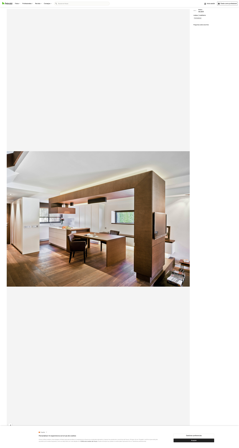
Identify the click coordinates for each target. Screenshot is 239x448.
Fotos (17, 3)
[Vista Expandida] (10, 425)
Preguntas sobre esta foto (201, 25)
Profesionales (26, 3)
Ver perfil (201, 11)
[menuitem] (17, 3)
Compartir (93, 425)
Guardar (106, 425)
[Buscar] (56, 3)
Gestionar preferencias (194, 435)
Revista (37, 3)
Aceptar (194, 440)
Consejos (47, 3)
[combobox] (82, 3)
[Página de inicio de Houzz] (7, 3)
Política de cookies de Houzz (89, 441)
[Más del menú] (186, 425)
